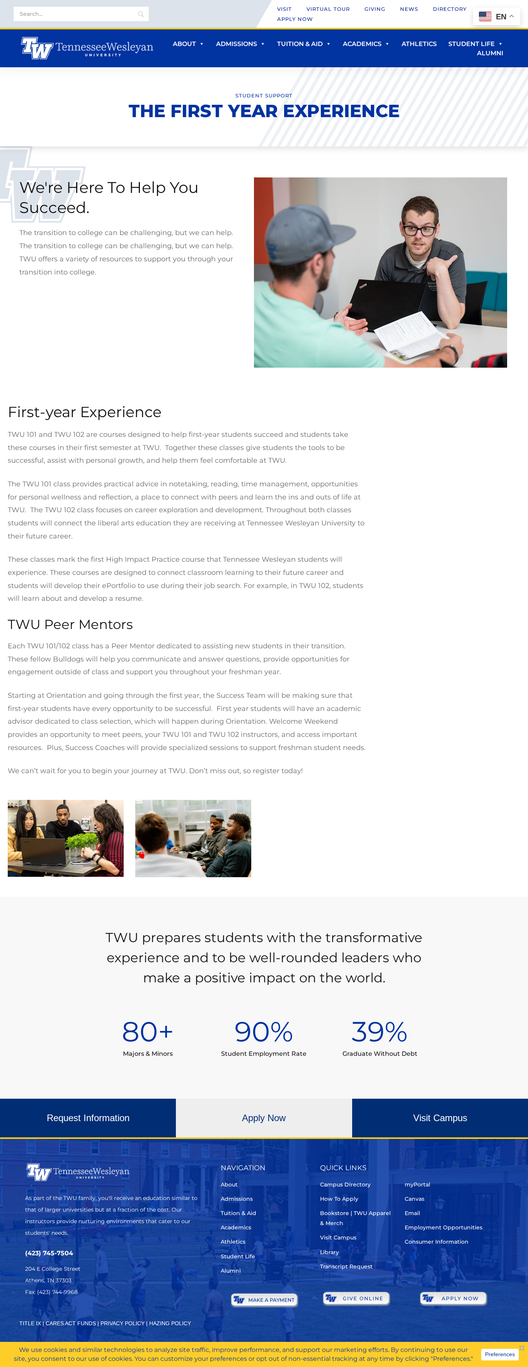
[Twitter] (30, 1315)
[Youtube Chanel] (95, 1315)
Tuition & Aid (300, 44)
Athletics (419, 44)
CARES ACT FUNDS (71, 1323)
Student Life (471, 44)
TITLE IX (30, 1323)
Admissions (236, 44)
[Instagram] (73, 1315)
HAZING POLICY (170, 1323)
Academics (362, 44)
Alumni (490, 53)
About (184, 44)
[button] (88, 1118)
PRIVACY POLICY (122, 1323)
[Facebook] (51, 1315)
